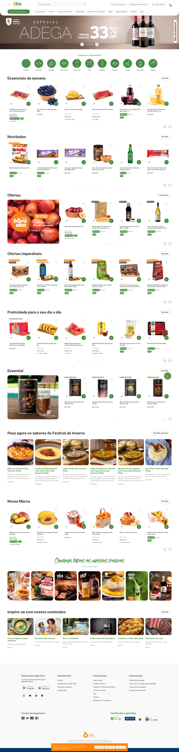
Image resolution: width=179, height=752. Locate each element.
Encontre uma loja (99, 690)
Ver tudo (164, 137)
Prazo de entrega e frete (137, 690)
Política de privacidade (136, 680)
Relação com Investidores (102, 700)
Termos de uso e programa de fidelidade (142, 684)
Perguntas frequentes (64, 687)
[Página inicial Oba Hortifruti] (17, 4)
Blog (141, 11)
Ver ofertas (163, 195)
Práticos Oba (80, 11)
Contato (60, 680)
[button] (169, 4)
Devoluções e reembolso (137, 687)
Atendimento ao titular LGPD (67, 684)
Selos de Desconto (66, 11)
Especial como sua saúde (96, 11)
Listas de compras (118, 4)
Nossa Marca (122, 11)
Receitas (134, 11)
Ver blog (165, 612)
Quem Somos (97, 680)
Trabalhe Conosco (99, 684)
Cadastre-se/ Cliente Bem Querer (104, 687)
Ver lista (165, 78)
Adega (110, 11)
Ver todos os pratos (160, 433)
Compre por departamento (17, 11)
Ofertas (51, 11)
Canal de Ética (62, 690)
